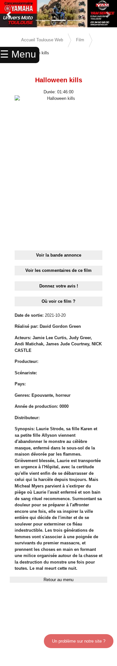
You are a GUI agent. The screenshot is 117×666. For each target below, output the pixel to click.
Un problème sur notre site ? (78, 641)
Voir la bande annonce (58, 255)
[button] (9, 14)
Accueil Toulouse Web (42, 39)
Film (80, 39)
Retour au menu (58, 579)
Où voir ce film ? (58, 301)
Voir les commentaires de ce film (58, 270)
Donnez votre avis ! (58, 286)
